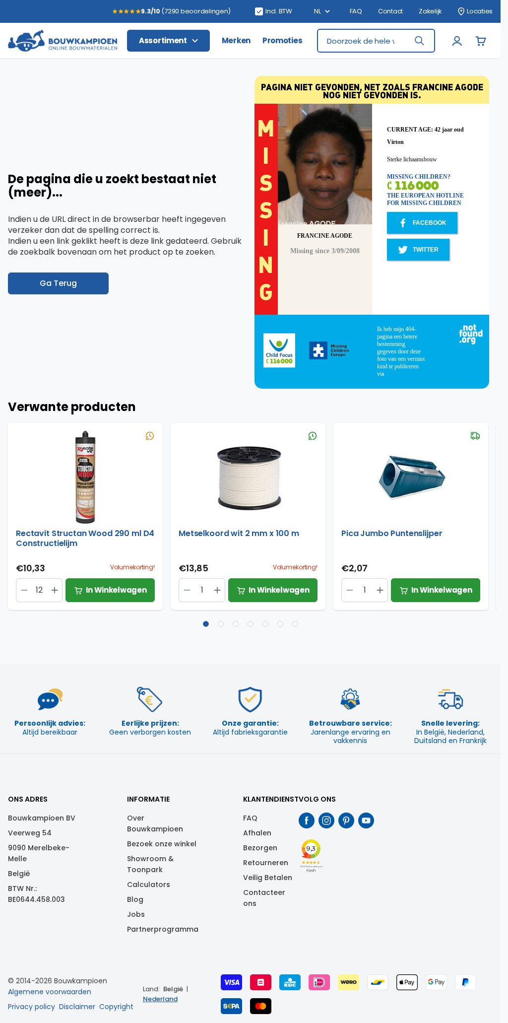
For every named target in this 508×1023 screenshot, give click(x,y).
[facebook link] (307, 820)
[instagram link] (326, 820)
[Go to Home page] (62, 41)
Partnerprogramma (162, 929)
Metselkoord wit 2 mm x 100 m (239, 534)
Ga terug (58, 283)
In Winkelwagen (116, 590)
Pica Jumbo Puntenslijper (391, 534)
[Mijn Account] (457, 41)
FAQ (356, 11)
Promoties (282, 40)
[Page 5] (265, 624)
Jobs (136, 914)
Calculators (148, 884)
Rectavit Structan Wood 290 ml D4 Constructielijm (85, 538)
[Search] (419, 41)
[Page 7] (295, 624)
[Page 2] (221, 624)
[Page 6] (280, 624)
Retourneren (265, 863)
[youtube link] (366, 820)
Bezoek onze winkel (161, 844)
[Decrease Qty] (54, 590)
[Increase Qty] (24, 590)
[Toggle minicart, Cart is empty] (481, 41)
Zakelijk (430, 11)
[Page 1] (206, 624)
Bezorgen (260, 848)
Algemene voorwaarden (49, 992)
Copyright (116, 1007)
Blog (135, 899)
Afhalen (257, 833)
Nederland (160, 999)
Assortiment (163, 40)
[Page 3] (236, 624)
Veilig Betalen (267, 878)
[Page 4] (250, 624)
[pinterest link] (346, 820)
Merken (236, 40)
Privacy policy (31, 1007)
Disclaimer (77, 1007)
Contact (390, 11)
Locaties (480, 11)
